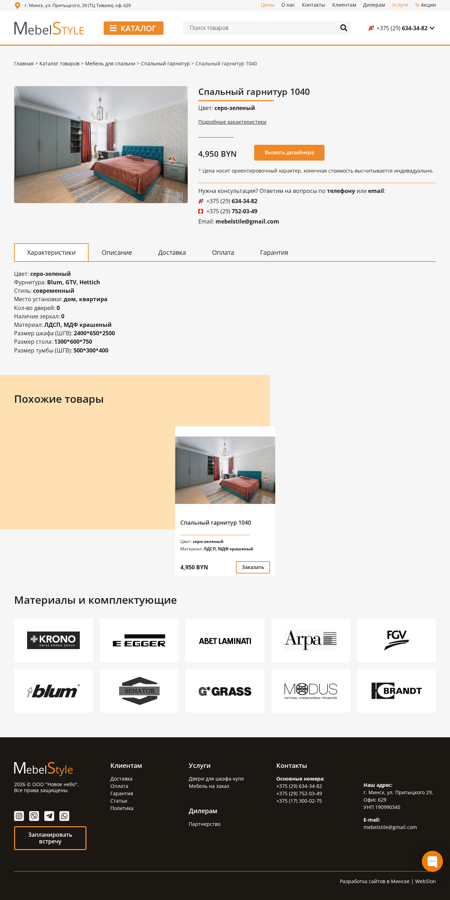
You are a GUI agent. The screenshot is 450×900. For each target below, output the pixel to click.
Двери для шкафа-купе (216, 778)
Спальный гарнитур (165, 63)
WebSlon (425, 881)
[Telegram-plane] (49, 816)
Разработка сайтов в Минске (375, 881)
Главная (24, 63)
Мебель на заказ (209, 786)
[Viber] (34, 816)
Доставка (121, 778)
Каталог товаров (59, 63)
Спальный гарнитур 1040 (215, 522)
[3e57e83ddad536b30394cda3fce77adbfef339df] (101, 144)
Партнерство (204, 824)
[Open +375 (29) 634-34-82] (432, 28)
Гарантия (121, 793)
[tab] (51, 252)
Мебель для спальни (110, 63)
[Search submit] (344, 27)
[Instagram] (19, 816)
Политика (122, 808)
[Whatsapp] (64, 816)
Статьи (118, 800)
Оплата (119, 786)
